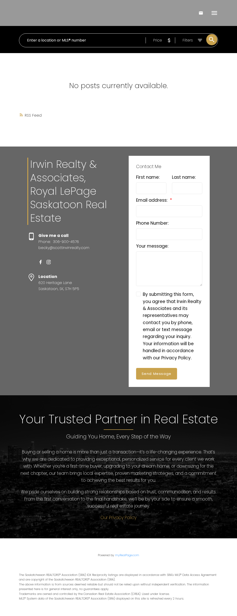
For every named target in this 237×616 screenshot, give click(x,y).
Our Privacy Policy (118, 517)
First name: (148, 177)
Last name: (184, 177)
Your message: (152, 246)
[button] (40, 262)
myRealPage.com (127, 555)
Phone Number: (152, 223)
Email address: (152, 200)
